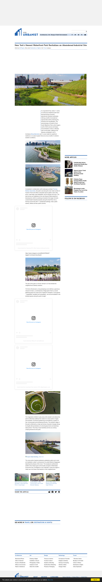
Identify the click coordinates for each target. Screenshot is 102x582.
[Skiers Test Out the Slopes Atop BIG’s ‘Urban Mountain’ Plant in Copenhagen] (22, 477)
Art (49, 34)
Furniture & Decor (48, 560)
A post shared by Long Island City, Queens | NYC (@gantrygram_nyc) (33, 387)
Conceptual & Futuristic (64, 558)
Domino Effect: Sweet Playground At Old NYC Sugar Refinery (51, 483)
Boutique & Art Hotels (78, 560)
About (35, 576)
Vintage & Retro (62, 566)
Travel (45, 48)
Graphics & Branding (49, 562)
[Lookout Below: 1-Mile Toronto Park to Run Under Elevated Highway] (37, 477)
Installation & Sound (34, 560)
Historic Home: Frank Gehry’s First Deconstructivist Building (80, 173)
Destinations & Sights (35, 48)
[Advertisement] (51, 12)
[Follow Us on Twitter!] (75, 35)
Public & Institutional (20, 566)
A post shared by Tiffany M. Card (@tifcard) (33, 340)
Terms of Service (66, 576)
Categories (54, 576)
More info (50, 580)
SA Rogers (21, 48)
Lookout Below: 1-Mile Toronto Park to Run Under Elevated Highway (36, 483)
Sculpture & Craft (34, 564)
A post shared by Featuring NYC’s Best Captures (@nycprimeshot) (33, 248)
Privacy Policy (75, 576)
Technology (62, 555)
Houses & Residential (20, 562)
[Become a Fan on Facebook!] (72, 35)
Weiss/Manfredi (35, 134)
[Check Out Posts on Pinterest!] (78, 35)
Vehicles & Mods (62, 564)
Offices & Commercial (20, 564)
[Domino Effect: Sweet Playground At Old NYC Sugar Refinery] (53, 477)
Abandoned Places (19, 558)
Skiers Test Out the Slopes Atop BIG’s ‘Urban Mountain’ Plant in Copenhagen (21, 483)
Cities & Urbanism (19, 560)
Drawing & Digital (34, 558)
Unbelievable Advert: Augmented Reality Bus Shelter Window (80, 164)
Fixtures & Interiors (48, 558)
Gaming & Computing (64, 562)
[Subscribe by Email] (85, 35)
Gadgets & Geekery (63, 560)
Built (58, 34)
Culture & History (77, 562)
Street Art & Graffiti (34, 566)
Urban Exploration (77, 566)
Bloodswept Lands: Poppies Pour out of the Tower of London (80, 190)
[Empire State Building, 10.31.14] (34, 456)
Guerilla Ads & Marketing (50, 564)
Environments (63, 34)
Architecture (43, 34)
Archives (44, 576)
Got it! (95, 580)
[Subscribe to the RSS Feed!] (81, 35)
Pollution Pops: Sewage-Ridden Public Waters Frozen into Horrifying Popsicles (80, 181)
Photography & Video (35, 562)
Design (53, 34)
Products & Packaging (49, 566)
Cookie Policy (84, 576)
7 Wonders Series (77, 558)
